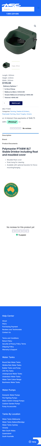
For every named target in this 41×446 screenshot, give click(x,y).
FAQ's (4, 324)
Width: (4, 80)
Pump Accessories (9, 406)
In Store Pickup (10, 89)
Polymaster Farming (8, 114)
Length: (5, 75)
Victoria (11, 97)
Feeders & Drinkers (23, 111)
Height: (5, 78)
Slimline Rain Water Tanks (11, 365)
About (4, 321)
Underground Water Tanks (12, 374)
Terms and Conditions (10, 338)
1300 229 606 (12, 14)
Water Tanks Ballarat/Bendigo (13, 422)
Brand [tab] (4, 139)
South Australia (8, 436)
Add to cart (16, 103)
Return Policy (7, 341)
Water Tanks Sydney (10, 425)
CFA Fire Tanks (8, 371)
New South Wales (8, 431)
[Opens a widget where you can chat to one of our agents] (32, 442)
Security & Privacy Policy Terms (14, 344)
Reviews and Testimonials (12, 329)
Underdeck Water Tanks (11, 377)
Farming (13, 111)
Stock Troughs (21, 114)
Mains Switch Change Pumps (13, 401)
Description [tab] (6, 135)
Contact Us (6, 332)
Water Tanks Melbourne (11, 419)
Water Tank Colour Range (11, 379)
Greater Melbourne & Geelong (19, 95)
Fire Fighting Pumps (9, 398)
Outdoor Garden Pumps (11, 404)
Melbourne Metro (15, 92)
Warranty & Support (9, 349)
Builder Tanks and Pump (11, 368)
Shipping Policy (8, 347)
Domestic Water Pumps (11, 395)
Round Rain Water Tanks (11, 362)
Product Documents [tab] (10, 143)
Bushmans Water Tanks (11, 382)
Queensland (6, 433)
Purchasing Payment (10, 327)
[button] (35, 26)
